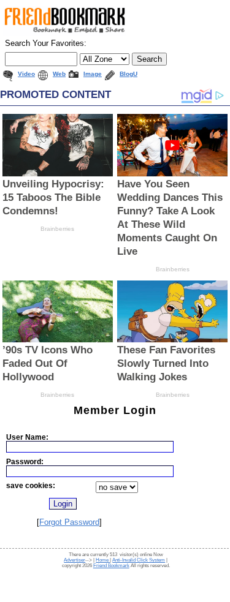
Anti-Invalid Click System (138, 560)
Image (92, 73)
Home (103, 560)
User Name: (27, 437)
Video (26, 73)
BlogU (128, 73)
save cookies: (30, 485)
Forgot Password (69, 522)
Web (59, 73)
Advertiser (74, 560)
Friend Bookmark (111, 565)
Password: (25, 461)
